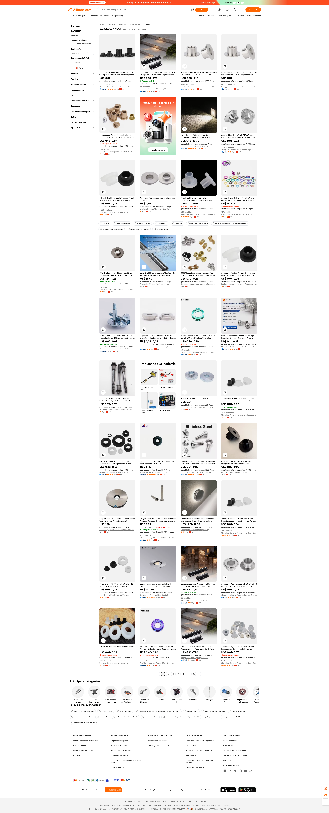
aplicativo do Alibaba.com (207, 790)
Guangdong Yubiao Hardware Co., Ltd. (114, 472)
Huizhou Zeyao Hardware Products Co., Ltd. (198, 87)
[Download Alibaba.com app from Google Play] (247, 789)
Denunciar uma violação (195, 767)
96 (194, 674)
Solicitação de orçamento (158, 745)
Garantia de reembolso (120, 745)
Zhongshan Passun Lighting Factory (195, 530)
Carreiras (77, 755)
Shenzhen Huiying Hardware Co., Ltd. (114, 212)
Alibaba (101, 24)
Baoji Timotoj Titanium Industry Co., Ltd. (237, 214)
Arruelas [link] (147, 24)
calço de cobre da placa (199, 223)
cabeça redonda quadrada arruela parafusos (231, 223)
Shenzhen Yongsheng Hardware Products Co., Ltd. (239, 415)
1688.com (138, 801)
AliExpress (128, 801)
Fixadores (136, 24)
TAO (184, 801)
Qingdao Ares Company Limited (234, 472)
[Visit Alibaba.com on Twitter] (235, 770)
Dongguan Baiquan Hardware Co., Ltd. (155, 347)
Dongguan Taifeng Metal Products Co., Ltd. (116, 349)
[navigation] (82, 349)
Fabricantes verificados (157, 741)
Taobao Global (175, 801)
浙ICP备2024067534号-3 (230, 809)
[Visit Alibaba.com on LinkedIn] (230, 770)
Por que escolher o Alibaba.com (85, 741)
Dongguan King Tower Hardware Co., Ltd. (197, 407)
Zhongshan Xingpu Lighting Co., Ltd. (154, 284)
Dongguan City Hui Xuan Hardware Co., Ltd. (157, 538)
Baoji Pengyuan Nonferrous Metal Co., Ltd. (197, 352)
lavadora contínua (151, 717)
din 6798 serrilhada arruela (215, 711)
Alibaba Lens (87, 790)
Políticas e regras (117, 767)
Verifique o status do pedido (234, 750)
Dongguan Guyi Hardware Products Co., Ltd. (238, 87)
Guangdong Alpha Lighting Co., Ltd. (195, 146)
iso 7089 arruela (125, 711)
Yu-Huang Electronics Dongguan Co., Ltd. (115, 409)
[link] (325, 788)
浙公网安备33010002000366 (206, 809)
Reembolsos (191, 755)
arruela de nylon (162, 229)
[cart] (228, 10)
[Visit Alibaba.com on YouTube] (245, 770)
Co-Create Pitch (79, 745)
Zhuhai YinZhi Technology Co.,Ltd (153, 472)
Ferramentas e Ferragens (118, 24)
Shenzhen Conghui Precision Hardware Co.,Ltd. (199, 214)
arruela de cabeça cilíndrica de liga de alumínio (183, 717)
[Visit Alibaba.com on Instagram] (240, 770)
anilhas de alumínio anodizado (127, 717)
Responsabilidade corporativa (85, 750)
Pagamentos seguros (119, 741)
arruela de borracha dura (83, 717)
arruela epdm (162, 223)
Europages (202, 801)
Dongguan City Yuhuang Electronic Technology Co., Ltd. (199, 472)
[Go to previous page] (158, 674)
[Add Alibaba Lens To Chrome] (113, 789)
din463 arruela (192, 711)
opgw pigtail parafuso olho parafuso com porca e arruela (159, 711)
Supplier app (155, 790)
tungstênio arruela (239, 711)
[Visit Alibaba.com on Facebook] (224, 770)
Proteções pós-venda (119, 755)
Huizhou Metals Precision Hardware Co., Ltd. (117, 87)
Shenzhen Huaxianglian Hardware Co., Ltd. (116, 152)
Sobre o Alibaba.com (82, 735)
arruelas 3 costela (143, 223)
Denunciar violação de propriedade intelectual (200, 761)
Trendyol (191, 801)
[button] (192, 9)
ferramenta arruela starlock (113, 229)
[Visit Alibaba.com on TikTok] (250, 770)
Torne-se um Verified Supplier (235, 755)
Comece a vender (230, 745)
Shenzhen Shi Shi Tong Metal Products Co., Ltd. (239, 347)
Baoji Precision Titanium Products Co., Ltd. (116, 289)
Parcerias (227, 760)
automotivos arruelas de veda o (85, 723)
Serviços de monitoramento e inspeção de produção (126, 761)
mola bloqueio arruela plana (84, 711)
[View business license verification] (187, 809)
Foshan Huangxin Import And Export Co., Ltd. (239, 284)
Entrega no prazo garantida (121, 750)
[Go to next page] (199, 674)
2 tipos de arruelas (214, 717)
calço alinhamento (123, 223)
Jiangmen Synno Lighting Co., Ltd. (153, 89)
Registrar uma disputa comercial (199, 750)
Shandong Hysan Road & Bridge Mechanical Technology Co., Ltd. (117, 530)
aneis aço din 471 (234, 717)
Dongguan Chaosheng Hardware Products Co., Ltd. (199, 284)
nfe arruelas (104, 717)
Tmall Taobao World (152, 801)
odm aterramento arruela (139, 229)
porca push (179, 223)
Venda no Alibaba (230, 741)
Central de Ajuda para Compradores (200, 741)
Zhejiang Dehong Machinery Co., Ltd (154, 209)
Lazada (164, 801)
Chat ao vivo (191, 745)
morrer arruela (107, 711)
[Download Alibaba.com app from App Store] (228, 789)
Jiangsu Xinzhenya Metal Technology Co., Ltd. (239, 150)
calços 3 (106, 223)
